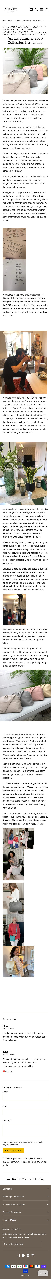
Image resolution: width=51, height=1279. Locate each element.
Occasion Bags (10, 29)
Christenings (10, 26)
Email (5, 1106)
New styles (24, 28)
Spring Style (26, 31)
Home (5, 20)
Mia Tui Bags (9, 28)
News (34, 28)
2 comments (25, 34)
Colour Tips (25, 26)
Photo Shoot (28, 29)
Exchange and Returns (13, 1196)
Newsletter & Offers (12, 1229)
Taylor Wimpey (33, 398)
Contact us (8, 1189)
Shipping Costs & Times (14, 1204)
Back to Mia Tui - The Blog (27, 1179)
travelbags (10, 34)
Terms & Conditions (12, 1212)
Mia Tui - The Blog (14, 20)
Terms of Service (38, 1162)
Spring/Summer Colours (15, 32)
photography (10, 31)
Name (5, 1092)
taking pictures (39, 32)
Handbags (39, 26)
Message (7, 1120)
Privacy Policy (19, 1162)
